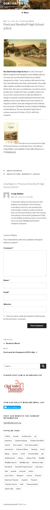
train (21, 484)
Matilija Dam (24, 462)
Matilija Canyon (11, 462)
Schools (38, 476)
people (13, 471)
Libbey (20, 458)
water (18, 489)
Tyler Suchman (26, 21)
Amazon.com (10, 152)
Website (7, 304)
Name (6, 280)
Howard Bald (33, 454)
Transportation (32, 484)
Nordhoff (27, 174)
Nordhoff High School (23, 467)
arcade (16, 436)
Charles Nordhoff (37, 441)
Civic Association (31, 445)
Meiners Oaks (37, 462)
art (35, 436)
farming (34, 449)
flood (42, 449)
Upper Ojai (9, 489)
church (7, 445)
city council (17, 445)
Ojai (6, 471)
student (25, 480)
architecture (14, 174)
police (30, 471)
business (8, 441)
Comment (8, 248)
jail (42, 454)
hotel (23, 454)
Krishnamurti (10, 458)
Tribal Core (22, 504)
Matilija (41, 458)
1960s (7, 436)
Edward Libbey (22, 449)
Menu (26, 13)
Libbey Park (31, 458)
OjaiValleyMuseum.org (12, 423)
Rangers (20, 476)
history (15, 454)
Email (6, 292)
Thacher (34, 480)
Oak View (39, 467)
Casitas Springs (21, 441)
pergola (22, 471)
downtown (9, 449)
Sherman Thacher (11, 480)
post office (9, 476)
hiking (7, 454)
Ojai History (14, 3)
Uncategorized (14, 171)
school (36, 174)
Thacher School (11, 484)
